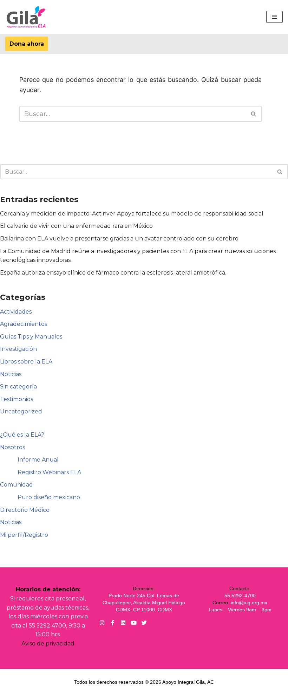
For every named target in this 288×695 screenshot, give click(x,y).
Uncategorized (21, 411)
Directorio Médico (25, 510)
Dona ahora (26, 43)
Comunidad (16, 484)
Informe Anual (38, 459)
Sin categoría (18, 386)
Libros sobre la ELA (26, 361)
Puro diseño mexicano (49, 497)
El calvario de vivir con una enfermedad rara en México (76, 226)
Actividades (16, 311)
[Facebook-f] (112, 622)
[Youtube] (133, 622)
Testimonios (16, 399)
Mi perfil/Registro (24, 535)
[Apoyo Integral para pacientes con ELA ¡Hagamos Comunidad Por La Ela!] (26, 17)
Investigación (18, 349)
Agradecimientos (23, 324)
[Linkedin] (123, 622)
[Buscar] (254, 114)
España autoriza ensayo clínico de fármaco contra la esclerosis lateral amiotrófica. (113, 272)
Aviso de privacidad (47, 643)
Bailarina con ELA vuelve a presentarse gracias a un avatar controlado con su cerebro (119, 238)
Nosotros (12, 447)
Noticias (10, 374)
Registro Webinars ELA (49, 472)
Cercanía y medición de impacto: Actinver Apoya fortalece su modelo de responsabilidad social (131, 213)
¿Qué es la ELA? (22, 434)
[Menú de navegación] (274, 17)
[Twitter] (144, 622)
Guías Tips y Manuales (31, 336)
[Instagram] (102, 622)
